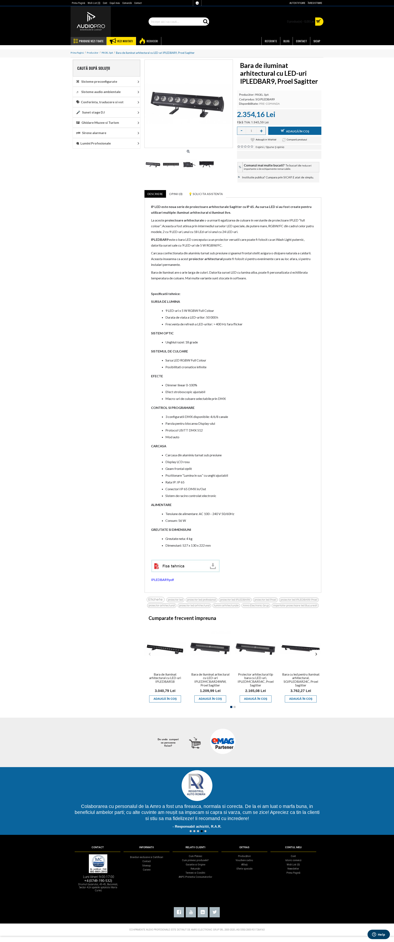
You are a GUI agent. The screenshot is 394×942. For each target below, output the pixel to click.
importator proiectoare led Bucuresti (295, 605)
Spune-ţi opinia (275, 147)
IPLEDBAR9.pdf (162, 580)
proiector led (175, 599)
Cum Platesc (195, 856)
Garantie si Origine (195, 864)
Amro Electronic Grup (256, 605)
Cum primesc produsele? (195, 860)
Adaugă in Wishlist (266, 139)
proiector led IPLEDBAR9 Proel (299, 599)
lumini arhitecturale (226, 605)
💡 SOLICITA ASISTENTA (206, 194)
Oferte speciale (244, 868)
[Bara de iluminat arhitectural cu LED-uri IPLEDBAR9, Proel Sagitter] (188, 104)
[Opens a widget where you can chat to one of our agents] (378, 935)
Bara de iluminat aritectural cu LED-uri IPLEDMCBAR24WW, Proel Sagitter (210, 679)
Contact (146, 861)
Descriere (155, 194)
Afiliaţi (244, 864)
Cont (293, 856)
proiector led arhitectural (194, 605)
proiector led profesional (201, 599)
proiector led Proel (265, 599)
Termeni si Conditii (195, 872)
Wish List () (293, 864)
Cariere (146, 869)
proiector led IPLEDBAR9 (235, 599)
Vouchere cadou (244, 860)
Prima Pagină (293, 872)
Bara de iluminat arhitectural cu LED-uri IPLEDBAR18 (165, 677)
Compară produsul (297, 139)
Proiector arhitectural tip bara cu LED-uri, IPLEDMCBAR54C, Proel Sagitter (256, 679)
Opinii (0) (175, 194)
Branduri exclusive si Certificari (146, 857)
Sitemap (146, 865)
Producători (244, 856)
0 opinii (259, 147)
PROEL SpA (262, 94)
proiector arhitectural (162, 605)
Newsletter (293, 868)
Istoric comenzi (293, 860)
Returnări (195, 868)
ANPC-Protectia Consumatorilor (195, 876)
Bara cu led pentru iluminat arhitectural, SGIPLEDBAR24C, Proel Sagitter (301, 679)
